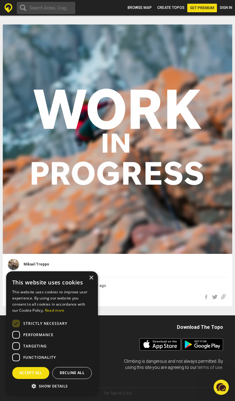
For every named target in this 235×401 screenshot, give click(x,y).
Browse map (140, 8)
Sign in (226, 8)
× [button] (91, 278)
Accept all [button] (30, 372)
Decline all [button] (72, 372)
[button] (52, 386)
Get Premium (202, 8)
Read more (55, 310)
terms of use (210, 367)
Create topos (171, 8)
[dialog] (52, 333)
